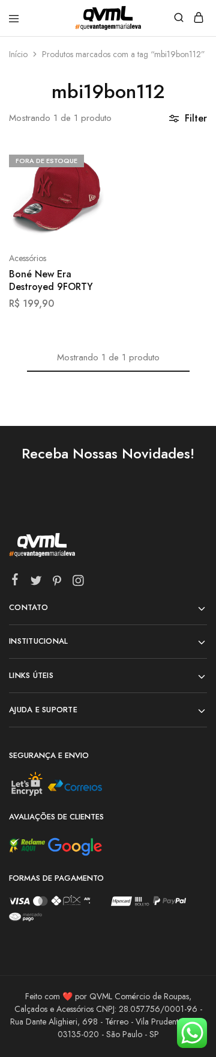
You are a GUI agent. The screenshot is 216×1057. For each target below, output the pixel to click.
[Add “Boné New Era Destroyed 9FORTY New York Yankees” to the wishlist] (82, 204)
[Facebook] (15, 582)
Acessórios (27, 258)
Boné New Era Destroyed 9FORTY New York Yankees (51, 281)
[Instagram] (78, 583)
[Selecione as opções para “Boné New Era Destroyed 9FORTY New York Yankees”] (82, 159)
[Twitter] (36, 583)
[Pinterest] (57, 583)
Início (18, 54)
